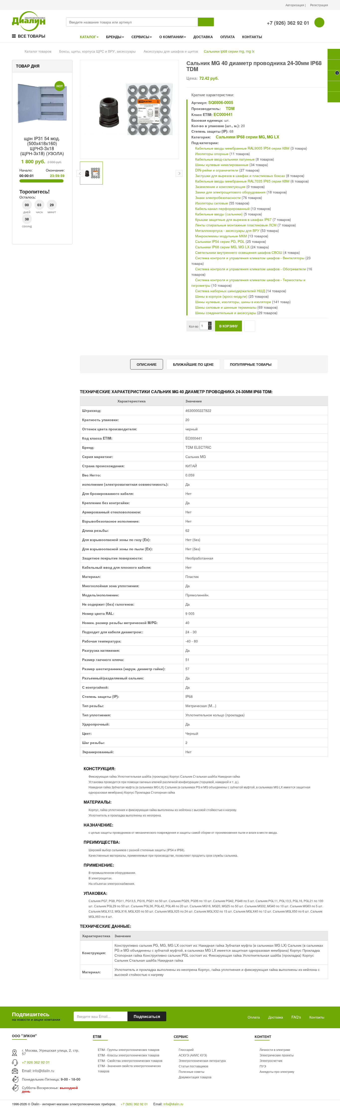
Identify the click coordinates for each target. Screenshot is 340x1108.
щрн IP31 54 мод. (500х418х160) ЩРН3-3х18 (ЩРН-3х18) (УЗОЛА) (42, 145)
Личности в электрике (275, 1049)
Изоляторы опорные (211, 153)
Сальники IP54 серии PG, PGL (219, 241)
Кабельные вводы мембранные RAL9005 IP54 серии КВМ (241, 148)
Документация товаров (195, 1077)
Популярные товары (251, 364)
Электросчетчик (271, 1060)
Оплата (254, 1017)
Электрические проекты (277, 1055)
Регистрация (319, 5)
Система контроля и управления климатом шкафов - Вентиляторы (249, 257)
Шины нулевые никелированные (221, 164)
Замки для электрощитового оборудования (230, 191)
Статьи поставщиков (193, 1066)
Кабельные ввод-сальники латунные (224, 159)
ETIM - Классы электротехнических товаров (128, 1055)
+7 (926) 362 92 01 (287, 22)
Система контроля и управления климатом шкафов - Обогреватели (250, 268)
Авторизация (295, 5)
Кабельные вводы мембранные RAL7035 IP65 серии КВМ (241, 181)
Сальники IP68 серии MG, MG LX (247, 137)
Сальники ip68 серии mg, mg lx (229, 51)
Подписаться (147, 1016)
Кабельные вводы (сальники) (218, 213)
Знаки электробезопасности (217, 197)
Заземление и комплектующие (219, 186)
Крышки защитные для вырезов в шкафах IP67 (233, 219)
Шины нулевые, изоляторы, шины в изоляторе (232, 301)
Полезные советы (191, 1071)
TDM (229, 108)
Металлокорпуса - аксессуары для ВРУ (226, 230)
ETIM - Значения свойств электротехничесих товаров (129, 1068)
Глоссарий (186, 1049)
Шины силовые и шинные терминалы (225, 307)
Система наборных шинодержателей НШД (229, 290)
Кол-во (193, 326)
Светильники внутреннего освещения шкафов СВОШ (238, 252)
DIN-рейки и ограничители (216, 170)
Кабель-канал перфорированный (222, 208)
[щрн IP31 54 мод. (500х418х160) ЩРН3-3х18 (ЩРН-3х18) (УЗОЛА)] (41, 103)
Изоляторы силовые (211, 202)
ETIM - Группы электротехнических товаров (128, 1049)
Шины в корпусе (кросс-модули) (221, 296)
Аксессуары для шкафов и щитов (171, 51)
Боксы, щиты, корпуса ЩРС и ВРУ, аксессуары (97, 51)
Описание (147, 364)
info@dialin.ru (43, 1070)
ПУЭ (263, 1066)
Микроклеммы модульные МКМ (220, 235)
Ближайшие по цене (193, 364)
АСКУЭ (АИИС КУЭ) (193, 1055)
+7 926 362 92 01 (36, 1062)
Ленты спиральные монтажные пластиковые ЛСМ (235, 224)
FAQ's (296, 1017)
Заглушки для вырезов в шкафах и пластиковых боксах (239, 175)
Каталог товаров (38, 51)
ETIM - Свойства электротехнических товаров (130, 1060)
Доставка (275, 1017)
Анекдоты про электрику (277, 1071)
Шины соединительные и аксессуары (225, 312)
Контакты (316, 1017)
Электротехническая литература (202, 1060)
